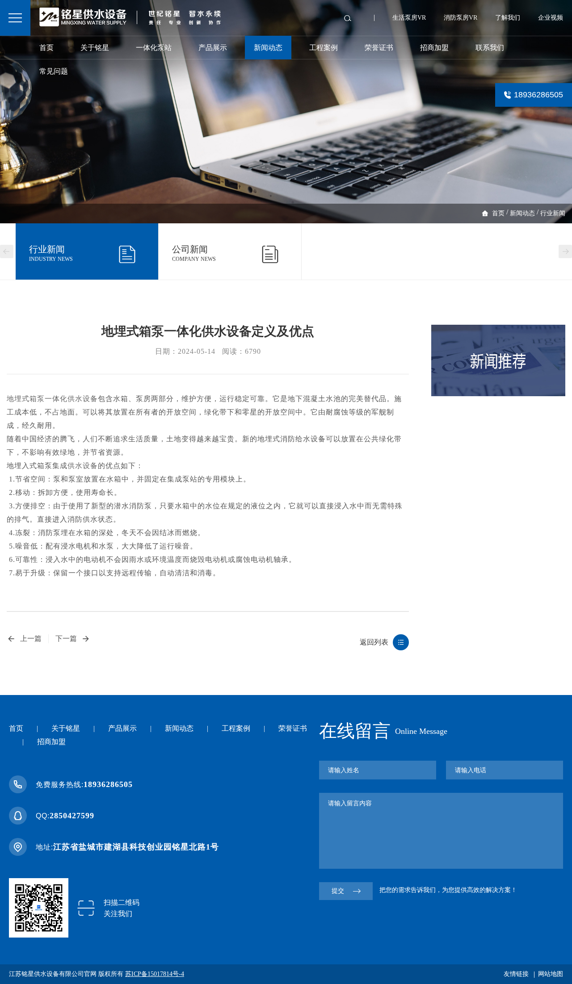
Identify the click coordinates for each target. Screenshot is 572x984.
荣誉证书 (379, 47)
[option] (286, 111)
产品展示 (212, 47)
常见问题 (53, 71)
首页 (46, 47)
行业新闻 (552, 213)
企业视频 (550, 17)
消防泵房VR (460, 17)
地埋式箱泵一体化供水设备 (52, 398)
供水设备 (82, 465)
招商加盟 (434, 47)
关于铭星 (94, 47)
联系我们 (489, 47)
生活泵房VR (409, 17)
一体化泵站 (154, 47)
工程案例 (323, 47)
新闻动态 (268, 47)
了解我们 (507, 17)
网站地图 (550, 974)
